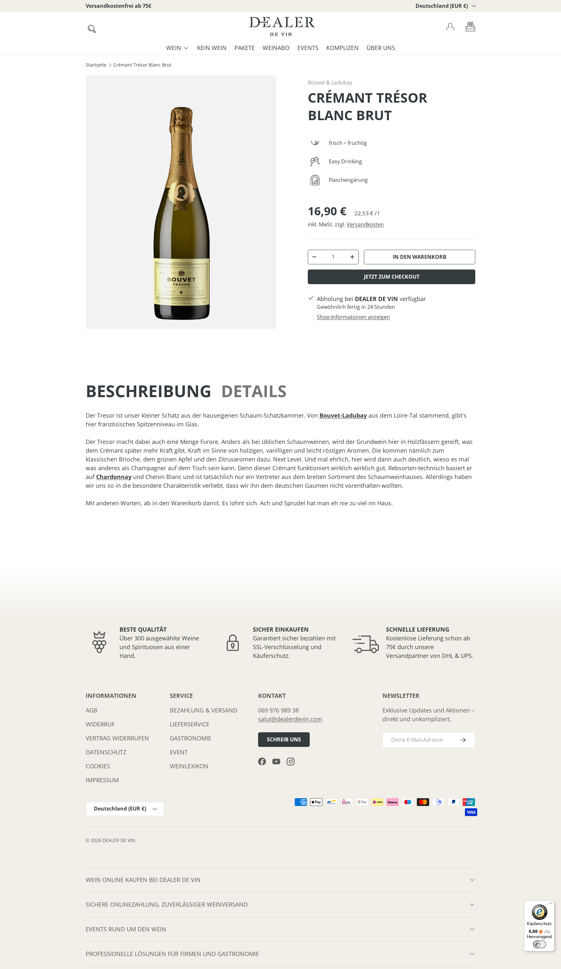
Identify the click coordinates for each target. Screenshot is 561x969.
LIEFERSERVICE (189, 724)
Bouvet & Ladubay (330, 82)
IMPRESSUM (102, 780)
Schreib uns (284, 739)
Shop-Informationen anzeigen (353, 317)
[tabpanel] (280, 459)
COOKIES (98, 766)
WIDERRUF (100, 724)
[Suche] (90, 27)
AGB (91, 710)
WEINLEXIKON (189, 766)
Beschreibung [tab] (148, 391)
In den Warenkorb (419, 256)
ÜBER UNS (381, 48)
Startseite (96, 65)
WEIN (173, 48)
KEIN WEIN (212, 48)
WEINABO (276, 48)
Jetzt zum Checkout (391, 276)
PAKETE (244, 48)
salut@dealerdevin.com (290, 719)
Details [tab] (254, 391)
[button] (470, 27)
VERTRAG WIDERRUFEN (117, 738)
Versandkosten (365, 224)
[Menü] (551, 905)
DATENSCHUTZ (106, 752)
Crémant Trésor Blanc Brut (142, 65)
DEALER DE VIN (119, 840)
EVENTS (307, 48)
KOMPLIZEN (342, 48)
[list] (181, 202)
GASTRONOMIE (190, 738)
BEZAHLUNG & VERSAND (203, 710)
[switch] (539, 944)
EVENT (179, 752)
